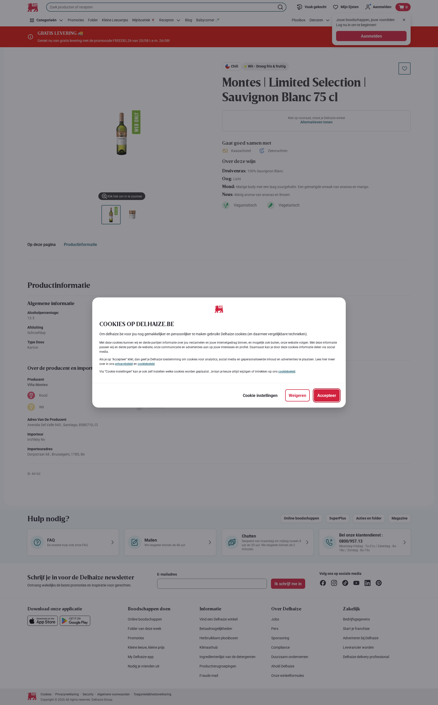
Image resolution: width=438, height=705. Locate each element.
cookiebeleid (146, 364)
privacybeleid (124, 364)
